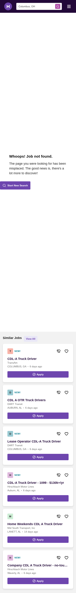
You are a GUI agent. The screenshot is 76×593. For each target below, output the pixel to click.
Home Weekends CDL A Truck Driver (35, 524)
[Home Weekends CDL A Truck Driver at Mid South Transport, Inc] (38, 528)
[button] (15, 185)
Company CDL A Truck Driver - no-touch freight (37, 565)
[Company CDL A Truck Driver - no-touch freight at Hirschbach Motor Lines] (38, 569)
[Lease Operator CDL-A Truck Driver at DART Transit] (38, 445)
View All (30, 338)
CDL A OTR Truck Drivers (26, 400)
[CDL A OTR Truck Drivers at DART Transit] (38, 404)
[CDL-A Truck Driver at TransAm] (38, 363)
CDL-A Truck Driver (22, 359)
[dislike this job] (59, 351)
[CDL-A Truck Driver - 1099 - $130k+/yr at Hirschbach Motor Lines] (38, 487)
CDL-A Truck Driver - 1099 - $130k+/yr (35, 483)
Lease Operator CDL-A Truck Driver (34, 441)
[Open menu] (69, 6)
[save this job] (66, 351)
